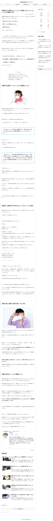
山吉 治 (11, 432)
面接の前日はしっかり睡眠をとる (15, 79)
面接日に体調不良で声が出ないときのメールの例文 (18, 76)
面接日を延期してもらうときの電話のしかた (17, 74)
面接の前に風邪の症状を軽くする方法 (16, 77)
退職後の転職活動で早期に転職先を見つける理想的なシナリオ (44, 52)
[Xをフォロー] (10, 447)
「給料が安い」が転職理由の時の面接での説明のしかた (44, 61)
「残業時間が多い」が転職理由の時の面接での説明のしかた (44, 57)
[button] (51, 31)
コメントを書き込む (18, 509)
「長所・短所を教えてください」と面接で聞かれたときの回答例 (44, 41)
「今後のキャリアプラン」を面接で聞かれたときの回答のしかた (44, 47)
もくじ (16, 72)
